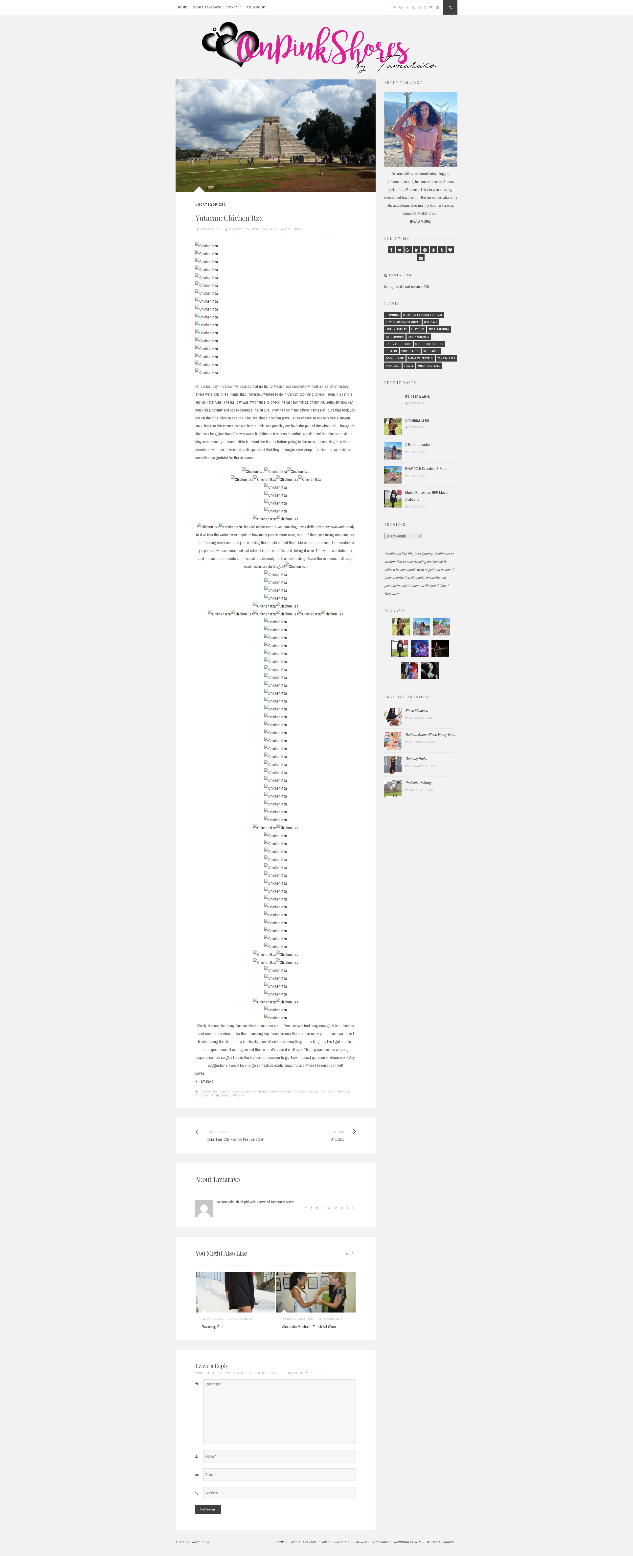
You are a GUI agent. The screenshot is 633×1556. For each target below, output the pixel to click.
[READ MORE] (420, 221)
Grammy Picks (416, 758)
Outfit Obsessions (429, 344)
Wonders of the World (212, 1095)
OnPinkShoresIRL (398, 344)
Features (360, 1542)
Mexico (238, 1091)
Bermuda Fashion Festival (423, 315)
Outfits (391, 351)
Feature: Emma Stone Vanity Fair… (430, 734)
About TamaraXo (207, 7)
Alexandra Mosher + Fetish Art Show (229, 1326)
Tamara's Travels (306, 1091)
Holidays (430, 322)
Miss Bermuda (439, 329)
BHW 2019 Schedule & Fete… (427, 468)
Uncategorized (210, 204)
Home (182, 7)
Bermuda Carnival (441, 1542)
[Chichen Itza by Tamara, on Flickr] (206, 245)
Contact (234, 7)
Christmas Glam (417, 420)
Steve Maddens (416, 710)
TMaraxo (343, 1091)
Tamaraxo (236, 229)
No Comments (252, 1318)
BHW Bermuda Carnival (403, 322)
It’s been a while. (417, 396)
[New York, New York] (316, 1292)
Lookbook (256, 7)
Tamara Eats (446, 358)
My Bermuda (395, 337)
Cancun (225, 1091)
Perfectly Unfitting (418, 782)
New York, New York (297, 1326)
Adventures (209, 1091)
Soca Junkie (395, 358)
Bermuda (392, 315)
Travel (409, 365)
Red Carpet (431, 351)
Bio (324, 1542)
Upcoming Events (407, 1542)
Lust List (418, 329)
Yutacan (238, 1095)
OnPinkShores (281, 1091)
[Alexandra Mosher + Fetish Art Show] (235, 1292)
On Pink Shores (256, 1091)
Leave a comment (263, 229)
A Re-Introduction (418, 444)
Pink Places (410, 351)
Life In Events (396, 329)
